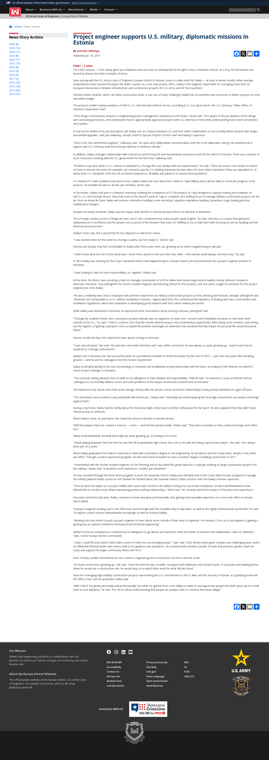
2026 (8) (14, 44)
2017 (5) (14, 78)
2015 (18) (14, 86)
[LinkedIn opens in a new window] (123, 652)
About (30, 9)
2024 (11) (14, 52)
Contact (109, 9)
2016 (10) (14, 82)
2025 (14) (14, 48)
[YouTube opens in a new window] (130, 652)
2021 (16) (14, 63)
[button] (86, 3)
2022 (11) (14, 59)
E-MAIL (88, 66)
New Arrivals (76, 9)
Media (94, 9)
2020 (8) (14, 67)
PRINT (77, 66)
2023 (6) (14, 55)
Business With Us (51, 9)
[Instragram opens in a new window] (116, 652)
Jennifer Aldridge (88, 51)
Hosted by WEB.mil (111, 709)
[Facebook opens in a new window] (109, 652)
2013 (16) (14, 94)
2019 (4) (14, 71)
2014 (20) (14, 90)
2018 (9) (14, 75)
